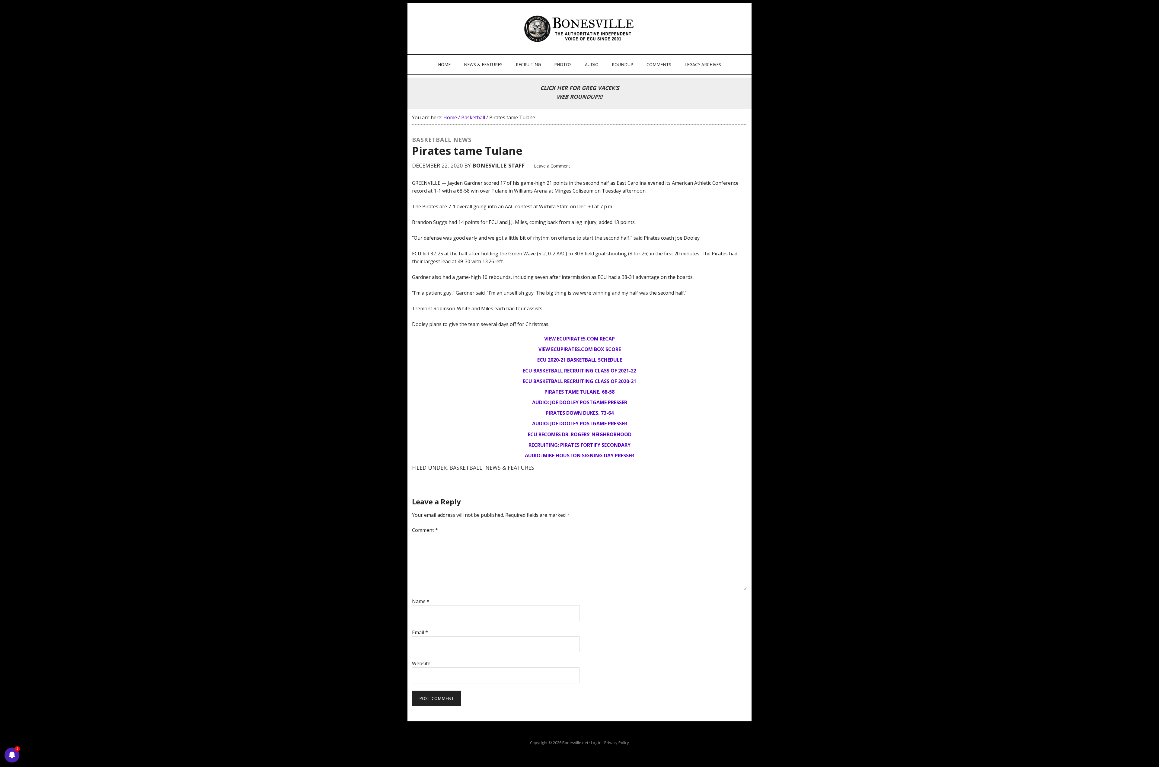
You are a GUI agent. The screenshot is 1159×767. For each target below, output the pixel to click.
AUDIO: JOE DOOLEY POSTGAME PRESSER (579, 402)
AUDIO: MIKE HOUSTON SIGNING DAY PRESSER (579, 455)
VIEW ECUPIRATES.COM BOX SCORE (579, 349)
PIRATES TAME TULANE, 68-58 (579, 391)
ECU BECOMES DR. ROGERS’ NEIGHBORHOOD (579, 434)
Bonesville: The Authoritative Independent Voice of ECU (580, 28)
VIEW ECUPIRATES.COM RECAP (579, 338)
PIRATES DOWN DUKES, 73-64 (580, 413)
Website (421, 663)
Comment (425, 530)
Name (420, 601)
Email (420, 632)
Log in (596, 742)
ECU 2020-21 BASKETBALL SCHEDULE (579, 359)
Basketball (465, 467)
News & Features (509, 467)
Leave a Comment (552, 166)
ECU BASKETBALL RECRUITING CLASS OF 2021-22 (579, 370)
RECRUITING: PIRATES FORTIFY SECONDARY (579, 445)
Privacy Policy (616, 742)
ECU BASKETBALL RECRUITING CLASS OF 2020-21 (579, 381)
